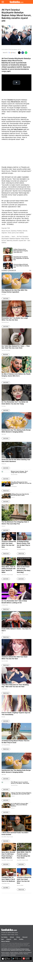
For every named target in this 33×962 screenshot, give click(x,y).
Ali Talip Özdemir (17, 129)
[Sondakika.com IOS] (6, 958)
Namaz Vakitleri (5, 941)
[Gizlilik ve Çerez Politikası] (25, 952)
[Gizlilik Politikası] (14, 952)
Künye (16, 934)
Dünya (18, 937)
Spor (2, 939)
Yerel (15, 939)
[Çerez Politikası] (6, 953)
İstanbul (10, 100)
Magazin (8, 939)
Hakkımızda (4, 934)
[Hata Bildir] (13, 955)
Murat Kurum (15, 102)
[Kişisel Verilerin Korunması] (17, 953)
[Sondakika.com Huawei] (27, 958)
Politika (21, 939)
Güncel (12, 937)
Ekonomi (25, 937)
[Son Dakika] (16, 2)
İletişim (12, 934)
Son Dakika (4, 937)
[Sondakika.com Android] (16, 958)
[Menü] (3, 2)
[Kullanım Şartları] (5, 952)
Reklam (9, 934)
